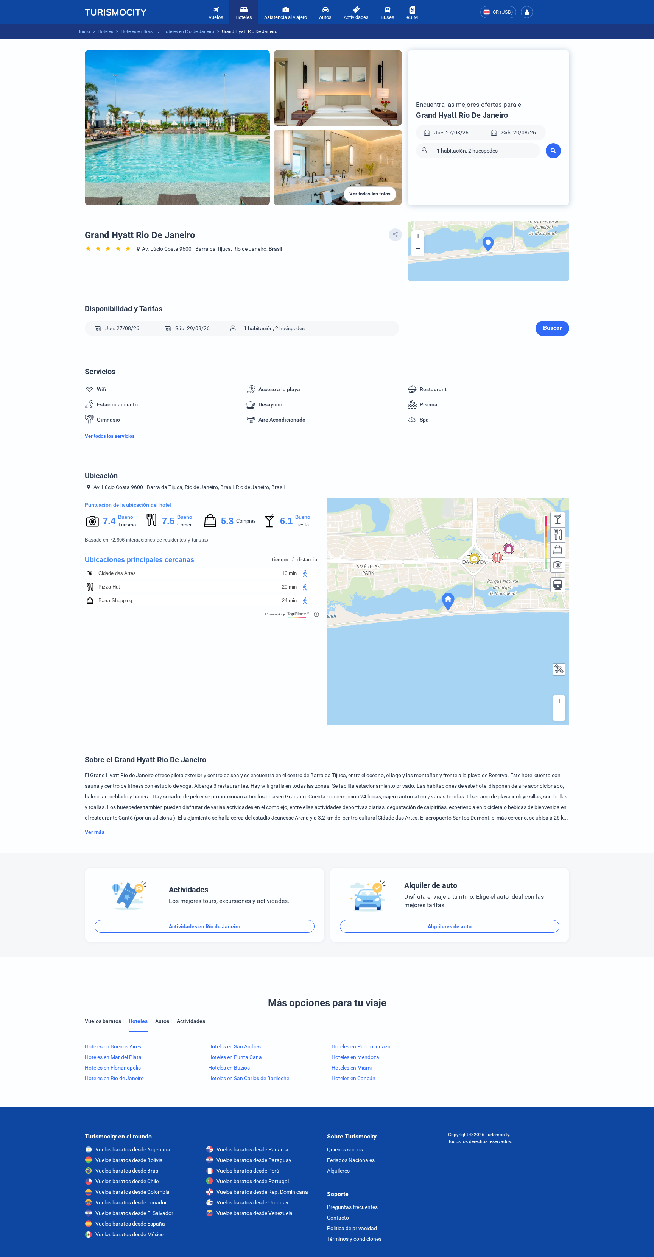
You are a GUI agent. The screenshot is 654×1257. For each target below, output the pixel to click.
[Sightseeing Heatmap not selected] (557, 565)
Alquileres (338, 1171)
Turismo (127, 525)
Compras (246, 521)
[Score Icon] (92, 521)
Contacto (338, 1218)
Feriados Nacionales (351, 1160)
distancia (307, 559)
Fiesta (302, 525)
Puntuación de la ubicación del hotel (128, 505)
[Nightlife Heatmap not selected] (557, 519)
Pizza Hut (109, 587)
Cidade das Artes (117, 573)
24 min (289, 600)
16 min (289, 573)
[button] (527, 12)
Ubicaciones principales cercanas (139, 560)
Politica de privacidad (352, 1228)
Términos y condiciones (354, 1239)
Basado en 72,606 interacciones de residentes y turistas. (147, 540)
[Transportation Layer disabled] (557, 584)
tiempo (280, 559)
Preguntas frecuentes (352, 1207)
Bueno (125, 517)
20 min (289, 587)
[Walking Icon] (305, 573)
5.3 (227, 521)
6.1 (286, 521)
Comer (184, 525)
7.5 (168, 521)
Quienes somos (345, 1149)
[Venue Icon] (90, 573)
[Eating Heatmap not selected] (557, 534)
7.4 (109, 521)
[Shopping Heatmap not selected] (557, 549)
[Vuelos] (115, 12)
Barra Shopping (115, 600)
